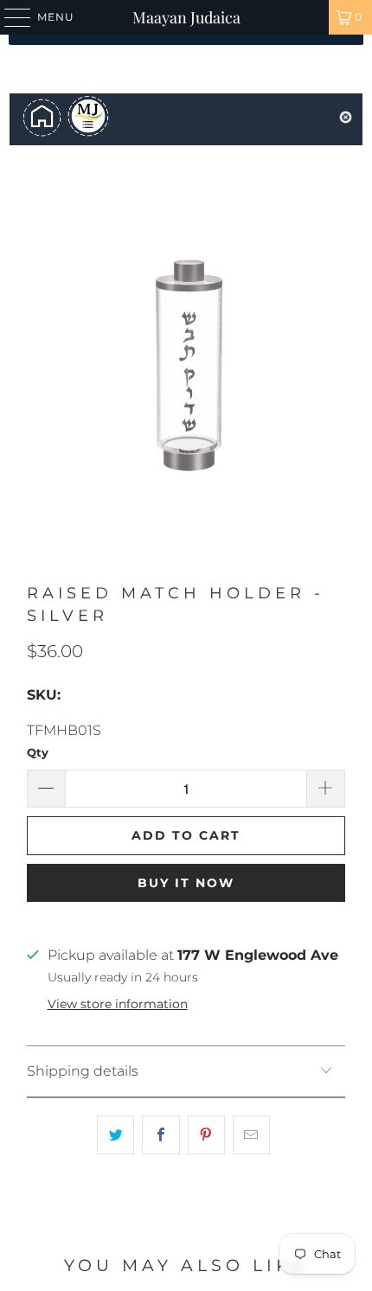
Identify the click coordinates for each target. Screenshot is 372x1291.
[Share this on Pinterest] (206, 1135)
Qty (37, 752)
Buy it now (186, 883)
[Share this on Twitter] (115, 1135)
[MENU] (9, 17)
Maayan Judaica (186, 17)
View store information (118, 1004)
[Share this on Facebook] (160, 1135)
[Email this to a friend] (251, 1135)
